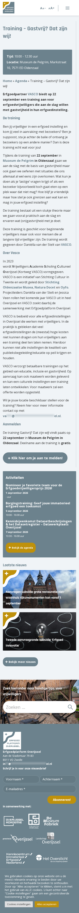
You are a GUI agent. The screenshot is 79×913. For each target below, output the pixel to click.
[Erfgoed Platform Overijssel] (14, 7)
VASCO (33, 94)
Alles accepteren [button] (46, 904)
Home (7, 81)
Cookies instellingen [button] (18, 904)
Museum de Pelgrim (18, 161)
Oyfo (64, 287)
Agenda (21, 81)
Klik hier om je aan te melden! (37, 458)
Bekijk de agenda (22, 547)
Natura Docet (45, 287)
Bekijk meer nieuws (22, 662)
